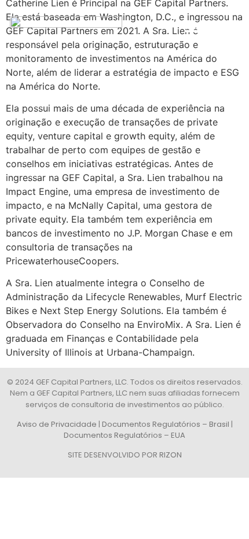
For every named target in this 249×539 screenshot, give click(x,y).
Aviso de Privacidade (57, 424)
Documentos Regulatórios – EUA (124, 435)
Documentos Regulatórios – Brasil (165, 424)
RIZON (170, 454)
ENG (221, 31)
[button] (193, 31)
